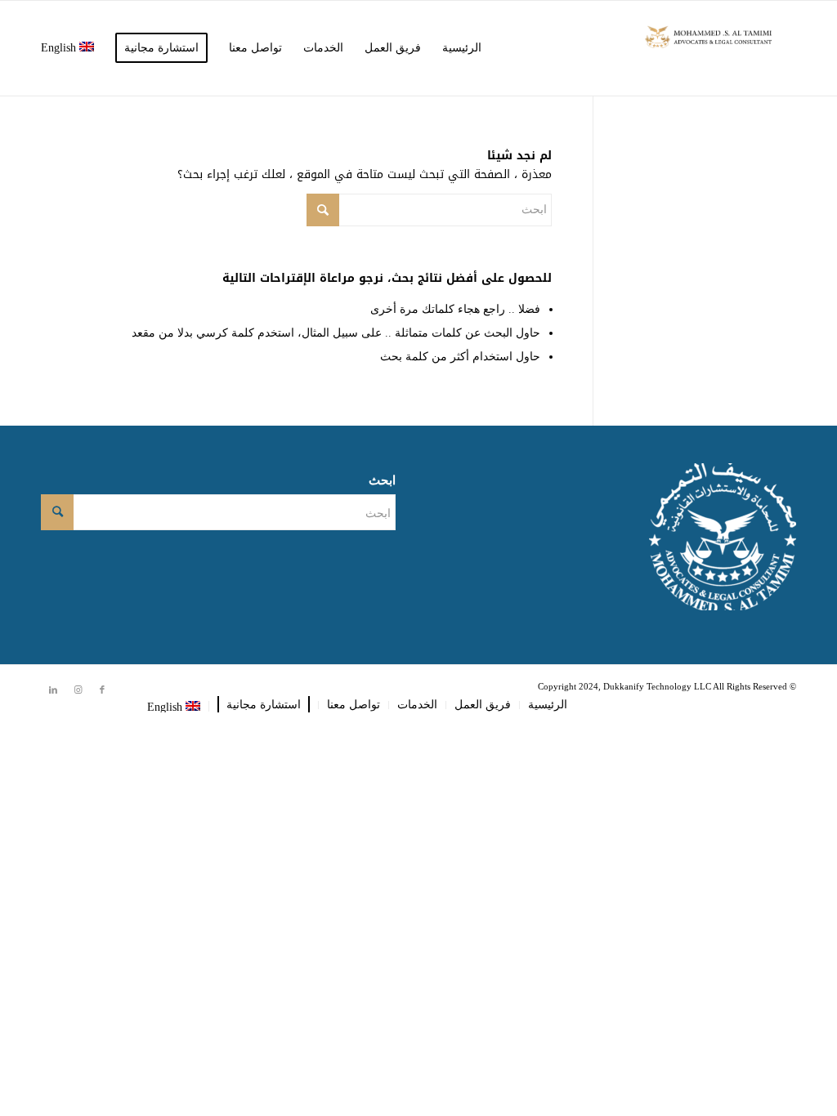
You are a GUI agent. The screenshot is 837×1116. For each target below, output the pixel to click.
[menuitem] (462, 48)
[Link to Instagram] (77, 689)
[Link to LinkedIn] (53, 689)
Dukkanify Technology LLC (657, 686)
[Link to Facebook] (102, 689)
